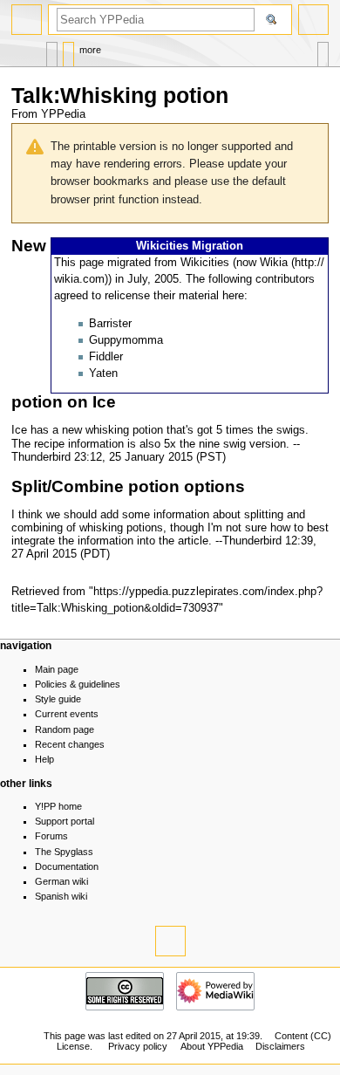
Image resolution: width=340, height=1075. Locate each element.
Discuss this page (68, 50)
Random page (64, 729)
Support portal (64, 821)
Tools (323, 50)
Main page (56, 669)
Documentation (67, 866)
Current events (67, 714)
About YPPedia (211, 1046)
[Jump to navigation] (26, 19)
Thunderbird (41, 457)
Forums (51, 836)
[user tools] (313, 19)
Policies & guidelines (77, 684)
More (90, 50)
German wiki (61, 881)
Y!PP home (58, 806)
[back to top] (170, 941)
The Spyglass (64, 851)
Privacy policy (137, 1046)
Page (52, 50)
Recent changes (70, 744)
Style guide (58, 699)
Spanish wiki (61, 896)
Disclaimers (280, 1046)
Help (44, 759)
